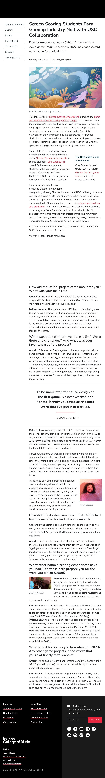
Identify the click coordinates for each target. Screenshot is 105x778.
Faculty (8, 35)
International (11, 40)
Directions (8, 717)
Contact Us (36, 722)
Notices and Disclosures (14, 756)
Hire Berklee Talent (41, 713)
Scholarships (11, 46)
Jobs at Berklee (39, 708)
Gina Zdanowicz (56, 161)
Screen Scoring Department (64, 117)
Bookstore (36, 704)
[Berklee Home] (29, 740)
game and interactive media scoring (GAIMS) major (64, 118)
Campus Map (10, 722)
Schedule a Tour (39, 717)
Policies (6, 749)
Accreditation (9, 753)
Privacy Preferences (12, 763)
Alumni (9, 29)
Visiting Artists (12, 57)
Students (9, 52)
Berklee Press (10, 713)
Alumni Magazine (12, 708)
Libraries (7, 704)
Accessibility (9, 760)
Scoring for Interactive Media (51, 158)
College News (14, 24)
